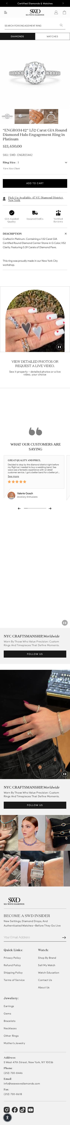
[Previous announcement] (7, 3)
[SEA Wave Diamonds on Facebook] (15, 1111)
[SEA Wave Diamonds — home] (35, 12)
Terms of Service (14, 980)
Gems (7, 1013)
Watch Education (48, 972)
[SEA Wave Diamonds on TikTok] (31, 1111)
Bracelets (9, 1021)
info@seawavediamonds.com (22, 1083)
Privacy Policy (12, 957)
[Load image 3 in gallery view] (36, 116)
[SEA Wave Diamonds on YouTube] (23, 1111)
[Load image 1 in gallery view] (7, 116)
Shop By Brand (47, 957)
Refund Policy (12, 965)
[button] (5, 12)
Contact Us (45, 980)
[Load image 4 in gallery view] (51, 116)
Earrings (9, 1006)
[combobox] (35, 25)
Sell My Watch (46, 965)
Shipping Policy (13, 972)
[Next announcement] (63, 3)
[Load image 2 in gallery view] (22, 116)
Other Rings (11, 1035)
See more (13, 476)
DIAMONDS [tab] (17, 36)
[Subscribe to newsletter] (64, 938)
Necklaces (10, 1028)
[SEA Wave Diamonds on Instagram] (7, 1111)
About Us (43, 987)
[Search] (61, 25)
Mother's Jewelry (14, 1043)
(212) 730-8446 (13, 1073)
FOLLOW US (35, 654)
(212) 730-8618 (13, 1094)
